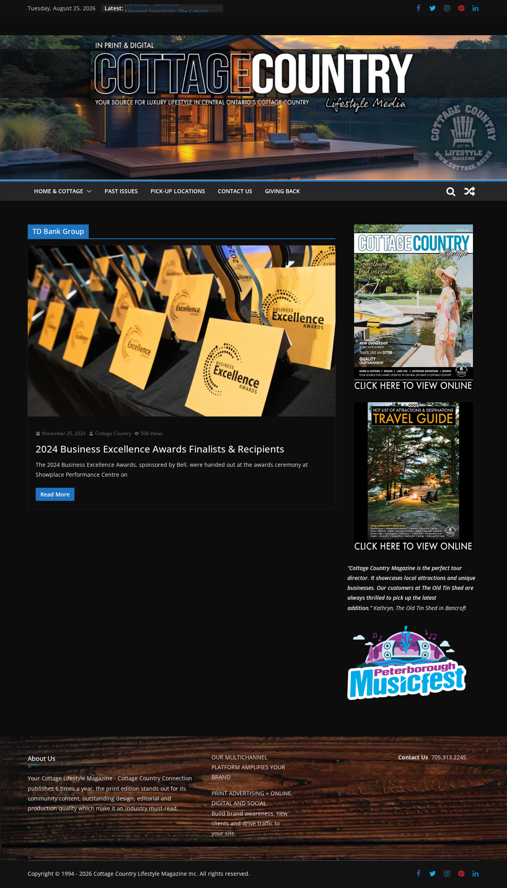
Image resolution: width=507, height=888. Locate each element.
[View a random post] (469, 191)
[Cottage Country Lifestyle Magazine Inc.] (253, 40)
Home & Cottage (58, 191)
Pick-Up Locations (178, 191)
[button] (87, 191)
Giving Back (282, 191)
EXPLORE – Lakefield (151, 8)
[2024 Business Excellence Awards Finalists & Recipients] (181, 330)
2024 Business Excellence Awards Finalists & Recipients (160, 448)
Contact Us (235, 191)
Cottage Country (113, 433)
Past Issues (121, 191)
